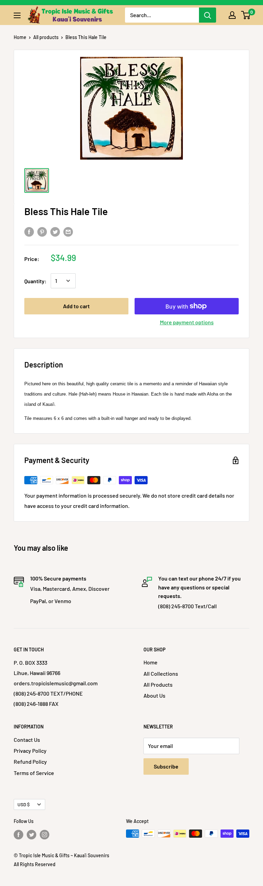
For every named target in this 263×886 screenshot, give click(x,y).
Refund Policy (30, 761)
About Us (154, 695)
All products (46, 37)
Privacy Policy (30, 750)
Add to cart (76, 306)
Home (20, 37)
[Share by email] (68, 231)
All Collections (160, 673)
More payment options (187, 322)
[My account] (232, 15)
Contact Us (27, 739)
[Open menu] (17, 15)
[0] (246, 15)
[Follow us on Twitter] (31, 834)
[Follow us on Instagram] (44, 834)
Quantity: (35, 281)
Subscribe (166, 766)
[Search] (207, 15)
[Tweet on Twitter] (55, 231)
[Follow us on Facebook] (18, 834)
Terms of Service (34, 773)
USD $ (23, 804)
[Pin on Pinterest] (42, 231)
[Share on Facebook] (29, 231)
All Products (158, 684)
